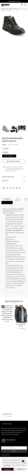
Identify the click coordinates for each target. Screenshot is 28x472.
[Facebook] (7, 188)
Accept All (7, 469)
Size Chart (5, 152)
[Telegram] (19, 188)
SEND (14, 451)
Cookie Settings (6, 465)
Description (7, 199)
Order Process (17, 199)
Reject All (20, 469)
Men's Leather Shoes (13, 8)
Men (7, 8)
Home (4, 8)
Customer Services (7, 423)
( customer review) (13, 144)
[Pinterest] (13, 188)
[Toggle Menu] (25, 5)
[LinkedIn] (16, 188)
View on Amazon (9, 156)
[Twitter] (10, 188)
